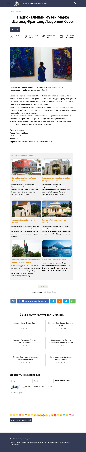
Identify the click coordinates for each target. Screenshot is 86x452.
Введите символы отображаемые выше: (36, 387)
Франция (43, 287)
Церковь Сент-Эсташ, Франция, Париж (60, 324)
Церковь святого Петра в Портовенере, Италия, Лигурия (61, 341)
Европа (15, 30)
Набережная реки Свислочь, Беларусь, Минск (61, 358)
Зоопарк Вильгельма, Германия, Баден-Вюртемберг (25, 358)
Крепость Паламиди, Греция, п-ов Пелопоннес (25, 341)
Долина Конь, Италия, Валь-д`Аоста (25, 324)
